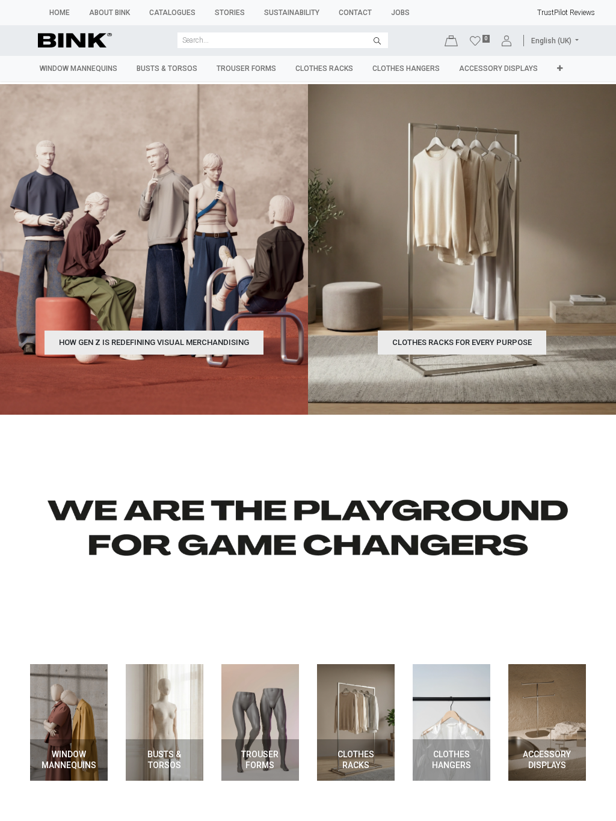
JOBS (400, 12)
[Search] (377, 40)
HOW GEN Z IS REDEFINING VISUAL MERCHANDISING (154, 342)
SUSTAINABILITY (291, 12)
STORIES (230, 12)
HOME (59, 12)
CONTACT (355, 12)
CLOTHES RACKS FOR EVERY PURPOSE (462, 342)
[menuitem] (78, 68)
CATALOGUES (172, 12)
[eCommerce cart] (451, 40)
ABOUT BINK (109, 12)
